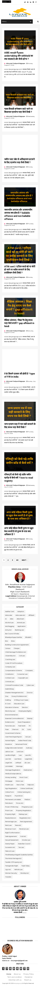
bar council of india (12, 633)
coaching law (10, 659)
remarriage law (11, 821)
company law (10, 667)
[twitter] (25, 2)
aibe (11, 619)
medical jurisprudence (13, 773)
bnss (13, 641)
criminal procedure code (14, 685)
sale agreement (11, 836)
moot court (24, 777)
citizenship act (10, 656)
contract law (9, 678)
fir (30, 726)
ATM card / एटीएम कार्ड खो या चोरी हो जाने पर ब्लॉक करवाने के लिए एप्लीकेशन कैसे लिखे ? (19, 269)
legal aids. (28, 759)
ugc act (8, 869)
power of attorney (11, 807)
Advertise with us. (15, 980)
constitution (9, 674)
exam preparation (24, 722)
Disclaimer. (29, 977)
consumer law (22, 674)
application (21, 626)
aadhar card (9, 611)
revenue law (24, 829)
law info (28, 755)
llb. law (27, 762)
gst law (28, 737)
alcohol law (9, 622)
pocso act (19, 803)
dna (6, 696)
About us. (17, 974)
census (7, 648)
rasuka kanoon (10, 818)
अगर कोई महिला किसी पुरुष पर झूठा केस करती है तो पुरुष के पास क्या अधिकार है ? (18, 531)
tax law (21, 847)
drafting (8, 700)
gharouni (15, 729)
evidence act (9, 722)
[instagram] (33, 2)
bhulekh (28, 637)
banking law (19, 630)
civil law (22, 656)
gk (23, 729)
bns (6, 641)
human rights (10, 740)
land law (20, 751)
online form (9, 792)
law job (8, 759)
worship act (24, 873)
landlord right (10, 755)
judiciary (29, 748)
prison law (9, 810)
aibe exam (20, 619)
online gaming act (23, 792)
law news (17, 759)
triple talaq (25, 866)
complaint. (29, 670)
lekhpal (18, 762)
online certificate (26, 788)
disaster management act (14, 692)
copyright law (23, 678)
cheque (16, 648)
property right (10, 814)
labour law (9, 751)
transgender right (11, 866)
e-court (8, 703)
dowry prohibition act (19, 696)
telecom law (9, 851)
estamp (29, 718)
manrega (19, 766)
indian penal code (24, 740)
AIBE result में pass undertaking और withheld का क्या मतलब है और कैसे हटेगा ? (18, 55)
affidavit (31, 615)
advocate (8, 615)
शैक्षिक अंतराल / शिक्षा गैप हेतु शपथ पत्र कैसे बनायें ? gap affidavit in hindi (19, 323)
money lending (10, 777)
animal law (21, 622)
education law (19, 703)
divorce (29, 692)
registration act (25, 818)
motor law (19, 781)
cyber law (30, 685)
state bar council (24, 844)
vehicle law (18, 869)
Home (8, 974)
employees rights (25, 711)
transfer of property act (13, 862)
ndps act (31, 785)
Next (24, 560)
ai (6, 619)
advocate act (20, 615)
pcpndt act (19, 796)
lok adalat (9, 766)
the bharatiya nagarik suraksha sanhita (19, 855)
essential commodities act (14, 718)
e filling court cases (21, 700)
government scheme (12, 733)
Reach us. (27, 980)
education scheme (12, 707)
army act (8, 630)
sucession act (10, 847)
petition (27, 799)
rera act (18, 825)
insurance (8, 744)
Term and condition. (14, 977)
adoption (20, 611)
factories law (10, 726)
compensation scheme (13, 670)
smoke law (26, 840)
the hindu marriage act (13, 858)
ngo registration (11, 788)
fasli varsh (21, 726)
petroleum (9, 803)
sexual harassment (11, 840)
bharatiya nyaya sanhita (13, 637)
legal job (8, 762)
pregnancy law (27, 807)
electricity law (10, 711)
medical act (28, 770)
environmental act (11, 715)
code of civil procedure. (14, 663)
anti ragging (9, 626)
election (25, 707)
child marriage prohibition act (15, 652)
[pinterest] (27, 2)
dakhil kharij (9, 689)
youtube (8, 877)
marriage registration (12, 770)
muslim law (9, 785)
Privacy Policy (28, 974)
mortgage (8, 781)
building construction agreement (17, 645)
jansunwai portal (21, 744)
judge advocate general (14, 748)
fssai (7, 729)
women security (11, 873)
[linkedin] (30, 2)
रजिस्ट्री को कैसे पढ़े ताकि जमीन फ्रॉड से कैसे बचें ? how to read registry (18, 477)
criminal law (9, 681)
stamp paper (10, 844)
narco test (20, 785)
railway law (23, 814)
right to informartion (12, 832)
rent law (8, 825)
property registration (23, 810)
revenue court (10, 829)
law (20, 755)
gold (29, 729)
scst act (23, 836)
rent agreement (26, 821)
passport (8, 796)
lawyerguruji (18, 983)
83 (17, 560)
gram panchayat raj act (13, 737)
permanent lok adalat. (13, 799)
